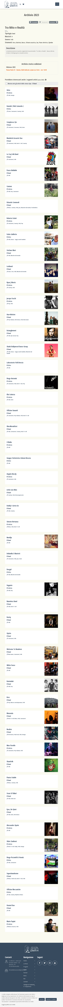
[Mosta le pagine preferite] (23, 4)
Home (25, 960)
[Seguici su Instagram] (49, 963)
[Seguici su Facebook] (39, 963)
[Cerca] (20, 4)
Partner (25, 972)
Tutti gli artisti (44, 22)
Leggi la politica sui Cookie (8, 1004)
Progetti (25, 966)
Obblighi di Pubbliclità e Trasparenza (29, 985)
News (25, 975)
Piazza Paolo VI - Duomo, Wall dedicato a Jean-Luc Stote (26, 70)
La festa (25, 963)
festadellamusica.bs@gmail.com (17, 970)
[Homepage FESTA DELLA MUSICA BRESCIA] (11, 4)
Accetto (42, 999)
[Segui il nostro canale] (55, 963)
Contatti (25, 981)
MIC (24, 978)
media (25, 969)
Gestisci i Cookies (51, 999)
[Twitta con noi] (44, 963)
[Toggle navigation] (57, 4)
